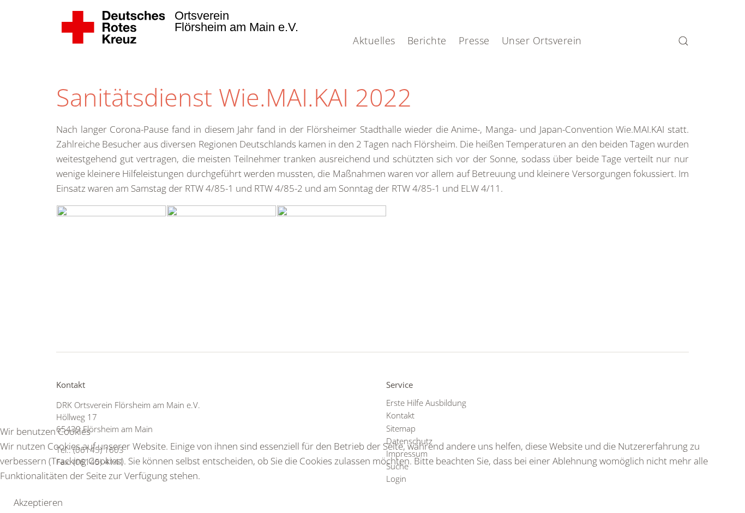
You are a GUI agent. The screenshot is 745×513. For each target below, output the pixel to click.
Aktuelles (374, 40)
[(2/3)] (221, 246)
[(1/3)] (111, 246)
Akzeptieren (38, 502)
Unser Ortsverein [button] (542, 40)
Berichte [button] (427, 40)
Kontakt (400, 415)
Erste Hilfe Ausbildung (426, 402)
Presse (474, 40)
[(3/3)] (331, 246)
